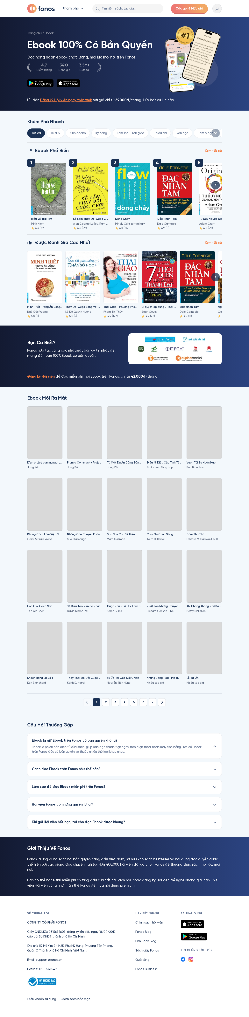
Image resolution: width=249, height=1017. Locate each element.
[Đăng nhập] (217, 8)
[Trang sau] (162, 702)
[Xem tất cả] (215, 133)
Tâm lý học (205, 133)
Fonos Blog (143, 931)
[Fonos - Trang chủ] (41, 8)
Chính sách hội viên (149, 922)
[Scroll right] (215, 185)
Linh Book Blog (145, 941)
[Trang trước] (87, 702)
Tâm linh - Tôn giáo (130, 133)
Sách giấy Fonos (147, 950)
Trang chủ (34, 33)
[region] (124, 133)
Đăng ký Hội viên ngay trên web (66, 100)
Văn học (182, 133)
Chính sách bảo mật (75, 999)
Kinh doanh (78, 133)
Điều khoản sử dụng (41, 999)
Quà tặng (142, 959)
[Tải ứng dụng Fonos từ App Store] (192, 924)
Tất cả (36, 133)
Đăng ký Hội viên (41, 376)
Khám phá (70, 8)
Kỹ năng (101, 133)
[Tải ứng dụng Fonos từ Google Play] (194, 936)
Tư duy (55, 133)
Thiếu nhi (160, 133)
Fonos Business (146, 969)
